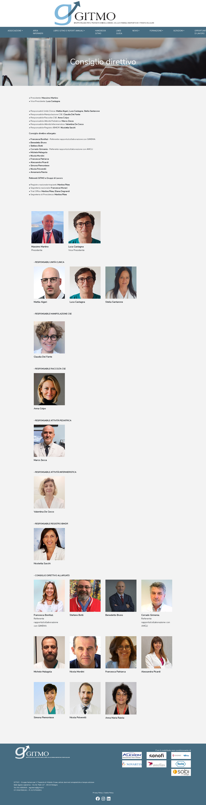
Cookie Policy (108, 793)
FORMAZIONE (156, 31)
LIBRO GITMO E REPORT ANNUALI (68, 31)
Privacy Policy (98, 793)
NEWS (135, 31)
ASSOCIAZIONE (14, 31)
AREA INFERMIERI (38, 32)
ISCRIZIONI (178, 31)
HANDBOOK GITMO (100, 32)
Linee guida (119, 32)
